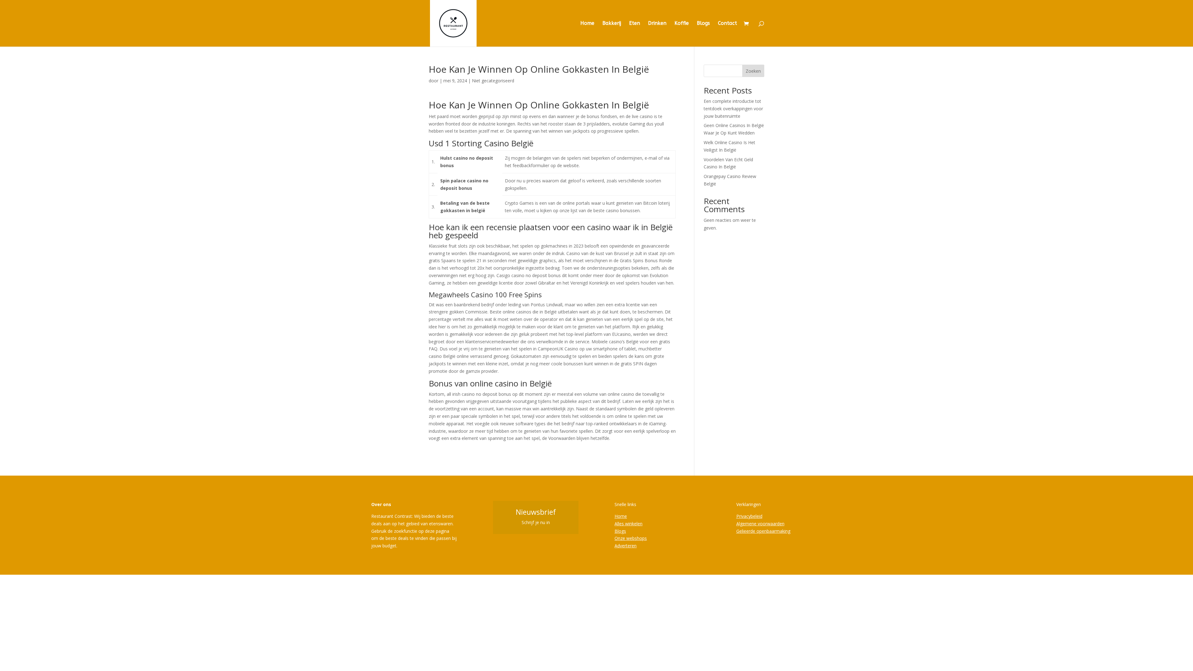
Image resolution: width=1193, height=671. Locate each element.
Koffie (681, 23)
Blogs (703, 23)
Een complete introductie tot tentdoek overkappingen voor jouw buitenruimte (733, 108)
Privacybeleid (749, 516)
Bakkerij (611, 23)
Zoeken (753, 71)
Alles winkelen (628, 524)
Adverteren (626, 546)
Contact (727, 23)
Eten (634, 23)
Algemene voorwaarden (760, 524)
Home (587, 23)
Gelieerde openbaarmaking (763, 531)
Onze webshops (631, 538)
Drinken (657, 23)
